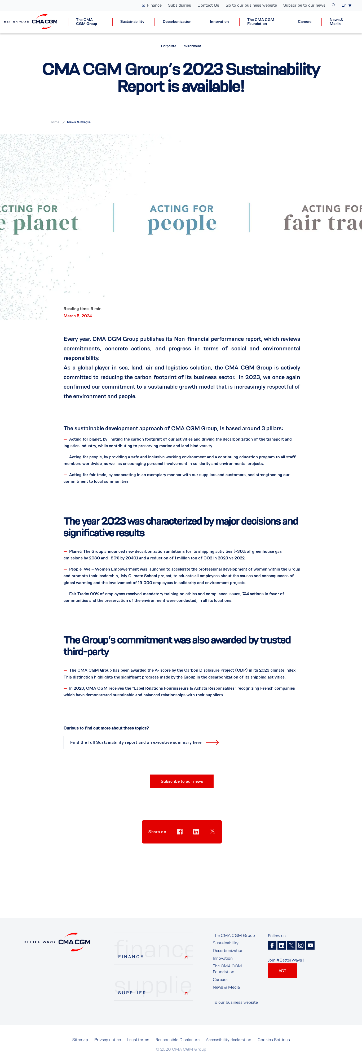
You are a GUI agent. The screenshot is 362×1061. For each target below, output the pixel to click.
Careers (304, 22)
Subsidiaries (179, 5)
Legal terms (138, 1039)
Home (54, 122)
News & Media (336, 22)
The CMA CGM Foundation (260, 22)
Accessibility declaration (228, 1039)
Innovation (219, 22)
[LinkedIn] (281, 945)
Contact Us (208, 5)
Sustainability (132, 22)
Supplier (132, 992)
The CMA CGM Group (86, 22)
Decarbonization (177, 22)
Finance (154, 5)
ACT (282, 970)
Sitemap (80, 1039)
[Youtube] (310, 945)
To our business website (235, 1002)
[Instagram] (301, 945)
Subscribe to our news (304, 5)
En (344, 5)
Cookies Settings (274, 1039)
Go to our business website (251, 5)
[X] (291, 945)
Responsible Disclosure (178, 1039)
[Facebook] (272, 945)
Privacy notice (107, 1039)
